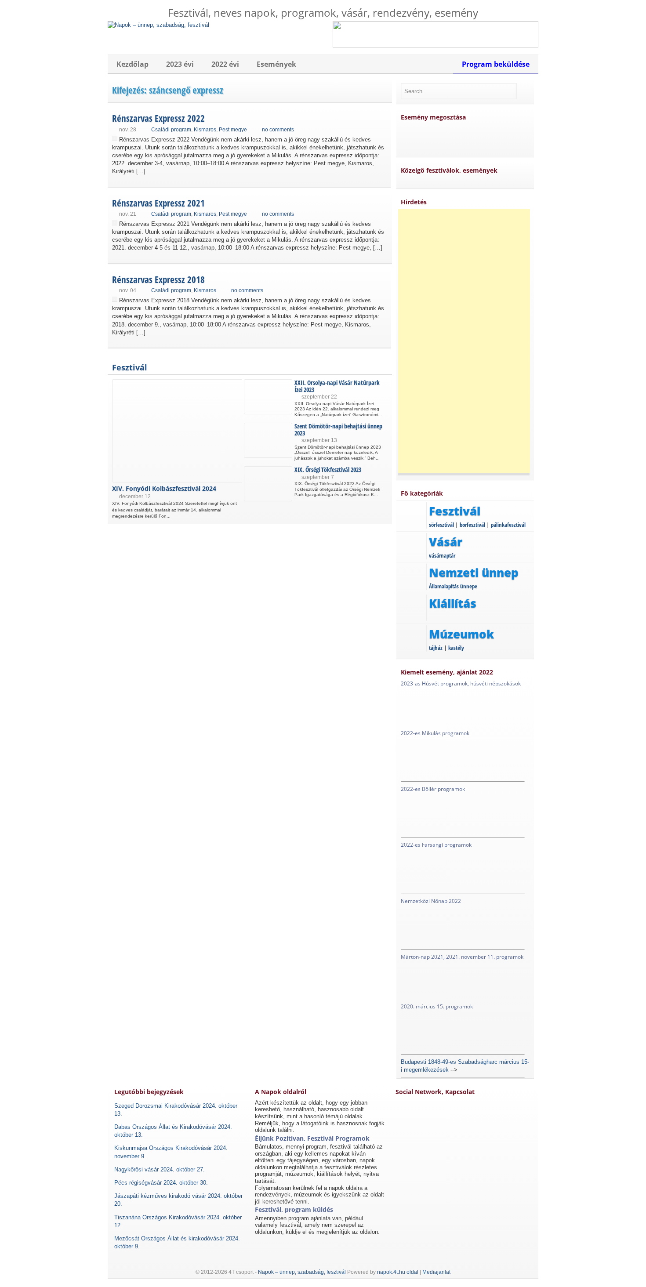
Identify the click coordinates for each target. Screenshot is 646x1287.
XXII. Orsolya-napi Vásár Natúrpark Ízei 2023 (337, 385)
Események (276, 64)
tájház (436, 648)
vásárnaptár (442, 555)
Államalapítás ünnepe (453, 586)
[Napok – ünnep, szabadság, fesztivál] (158, 25)
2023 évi (180, 64)
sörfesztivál (441, 525)
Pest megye (233, 130)
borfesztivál (472, 525)
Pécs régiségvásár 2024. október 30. (161, 1182)
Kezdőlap (132, 64)
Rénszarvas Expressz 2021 (158, 203)
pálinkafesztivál (508, 525)
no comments (278, 130)
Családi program (171, 130)
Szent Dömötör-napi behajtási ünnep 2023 (338, 429)
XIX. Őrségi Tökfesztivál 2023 (327, 469)
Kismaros (205, 130)
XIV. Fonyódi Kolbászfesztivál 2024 (164, 488)
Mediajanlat (436, 1272)
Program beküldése (496, 64)
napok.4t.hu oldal (397, 1272)
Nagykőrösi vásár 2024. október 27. (159, 1169)
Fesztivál (129, 367)
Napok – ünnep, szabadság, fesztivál (302, 1272)
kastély (456, 648)
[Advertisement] (464, 341)
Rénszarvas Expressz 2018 (158, 279)
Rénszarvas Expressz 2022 (158, 118)
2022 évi (225, 64)
